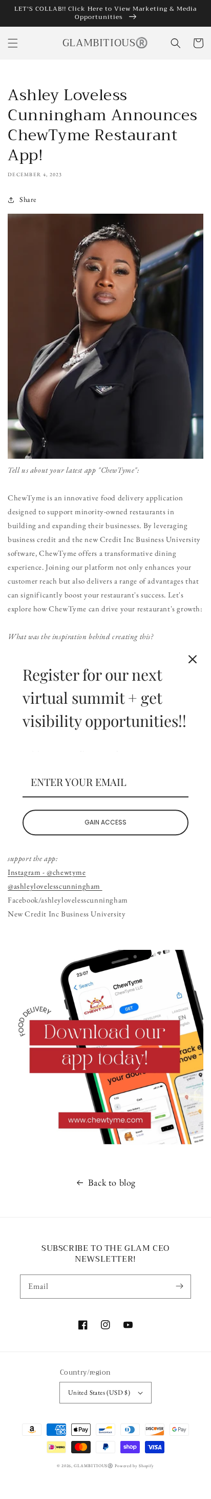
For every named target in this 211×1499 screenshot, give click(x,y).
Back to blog (112, 1182)
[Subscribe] (179, 1286)
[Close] (192, 659)
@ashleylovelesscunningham (55, 886)
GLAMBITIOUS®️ (94, 1465)
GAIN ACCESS (105, 822)
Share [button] (27, 199)
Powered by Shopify (135, 1465)
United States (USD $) (99, 1392)
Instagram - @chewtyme (47, 872)
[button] (13, 43)
